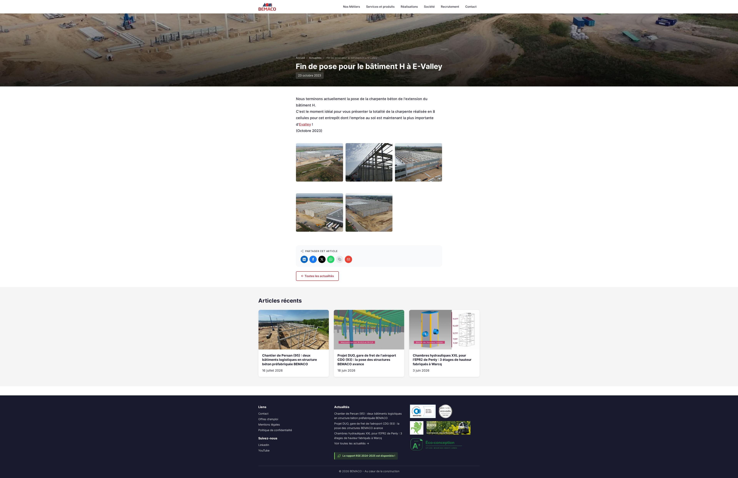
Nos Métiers (351, 6)
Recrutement (450, 6)
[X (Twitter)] (322, 259)
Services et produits (380, 6)
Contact (471, 6)
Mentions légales (269, 424)
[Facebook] (313, 259)
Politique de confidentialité (275, 430)
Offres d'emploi (268, 419)
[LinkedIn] (304, 259)
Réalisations (409, 6)
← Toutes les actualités (317, 276)
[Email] (348, 259)
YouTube (263, 450)
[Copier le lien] (339, 259)
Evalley (305, 124)
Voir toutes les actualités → (351, 443)
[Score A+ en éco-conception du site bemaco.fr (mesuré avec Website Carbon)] (436, 444)
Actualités (315, 57)
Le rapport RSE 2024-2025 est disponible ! (368, 455)
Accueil (300, 57)
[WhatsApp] (330, 259)
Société (429, 6)
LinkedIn (263, 444)
